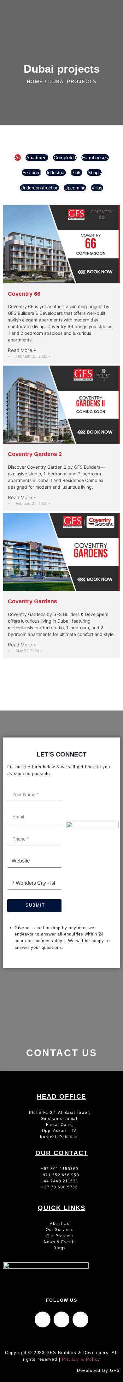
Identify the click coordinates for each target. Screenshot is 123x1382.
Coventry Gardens (32, 601)
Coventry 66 (24, 294)
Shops (94, 172)
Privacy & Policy (81, 1359)
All (17, 157)
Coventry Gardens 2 (35, 454)
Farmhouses (95, 157)
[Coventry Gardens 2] (61, 405)
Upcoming (74, 187)
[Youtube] (80, 1319)
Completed (65, 157)
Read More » (22, 350)
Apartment (37, 157)
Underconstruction (39, 187)
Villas (96, 187)
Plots (76, 172)
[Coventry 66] (61, 244)
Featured (31, 172)
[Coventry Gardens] (61, 552)
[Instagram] (61, 1319)
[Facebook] (42, 1319)
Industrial (56, 172)
